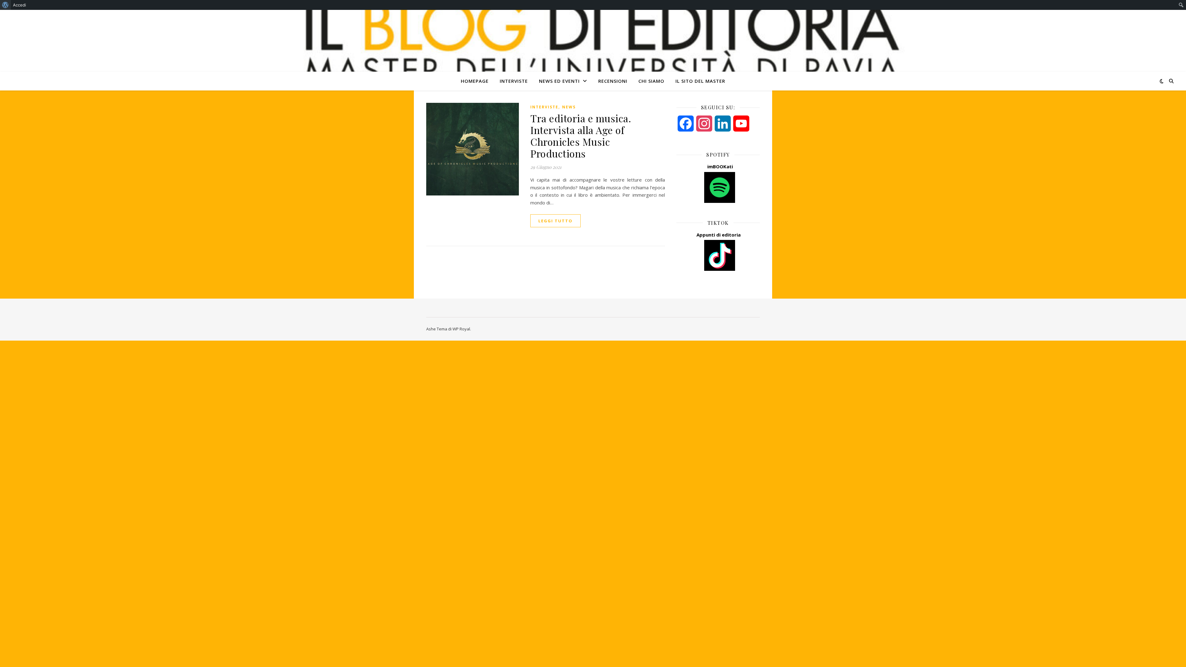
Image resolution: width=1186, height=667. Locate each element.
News (569, 107)
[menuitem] (5, 5)
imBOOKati (720, 166)
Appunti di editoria (718, 235)
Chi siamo (651, 81)
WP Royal (461, 329)
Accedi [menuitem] (19, 4)
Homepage (475, 81)
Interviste (514, 81)
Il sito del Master (700, 81)
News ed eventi (559, 81)
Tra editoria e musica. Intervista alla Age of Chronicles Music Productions (580, 135)
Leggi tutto (555, 221)
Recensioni (612, 81)
